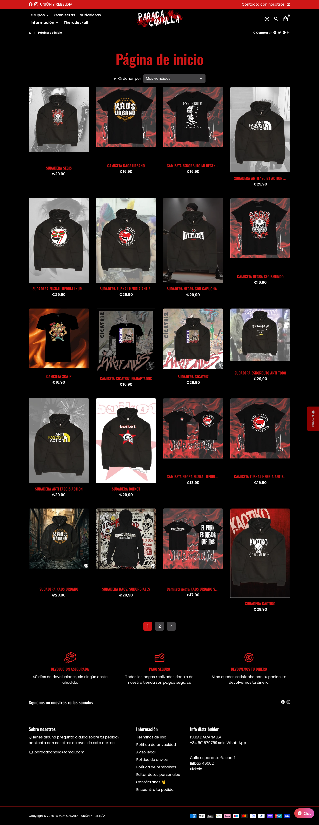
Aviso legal (146, 752)
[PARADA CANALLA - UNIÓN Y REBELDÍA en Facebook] (30, 4)
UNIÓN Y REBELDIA (56, 4)
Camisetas (64, 15)
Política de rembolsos (156, 767)
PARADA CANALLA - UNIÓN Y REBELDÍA (80, 816)
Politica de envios (152, 759)
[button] (304, 813)
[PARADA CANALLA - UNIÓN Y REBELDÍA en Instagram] (36, 4)
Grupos (40, 15)
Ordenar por (127, 78)
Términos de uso (151, 737)
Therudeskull (76, 22)
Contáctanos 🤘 (151, 782)
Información (45, 22)
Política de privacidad (156, 744)
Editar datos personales (158, 774)
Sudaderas (90, 15)
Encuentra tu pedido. (155, 789)
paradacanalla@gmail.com (56, 752)
